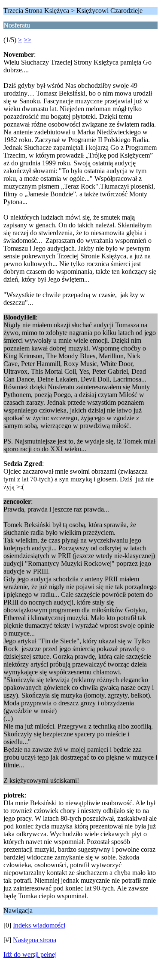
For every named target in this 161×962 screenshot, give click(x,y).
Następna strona (34, 939)
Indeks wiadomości (39, 925)
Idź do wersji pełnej (30, 954)
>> (27, 39)
